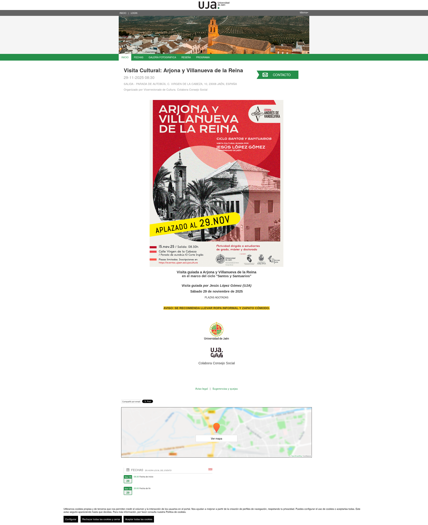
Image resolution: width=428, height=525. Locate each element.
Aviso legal (201, 388)
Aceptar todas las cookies (138, 519)
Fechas (138, 57)
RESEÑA (186, 57)
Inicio (123, 13)
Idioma (303, 12)
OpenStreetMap (296, 456)
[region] (214, 513)
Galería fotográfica (162, 57)
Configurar (70, 519)
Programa (203, 57)
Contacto (282, 74)
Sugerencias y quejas (225, 388)
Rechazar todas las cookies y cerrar (101, 519)
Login (134, 13)
